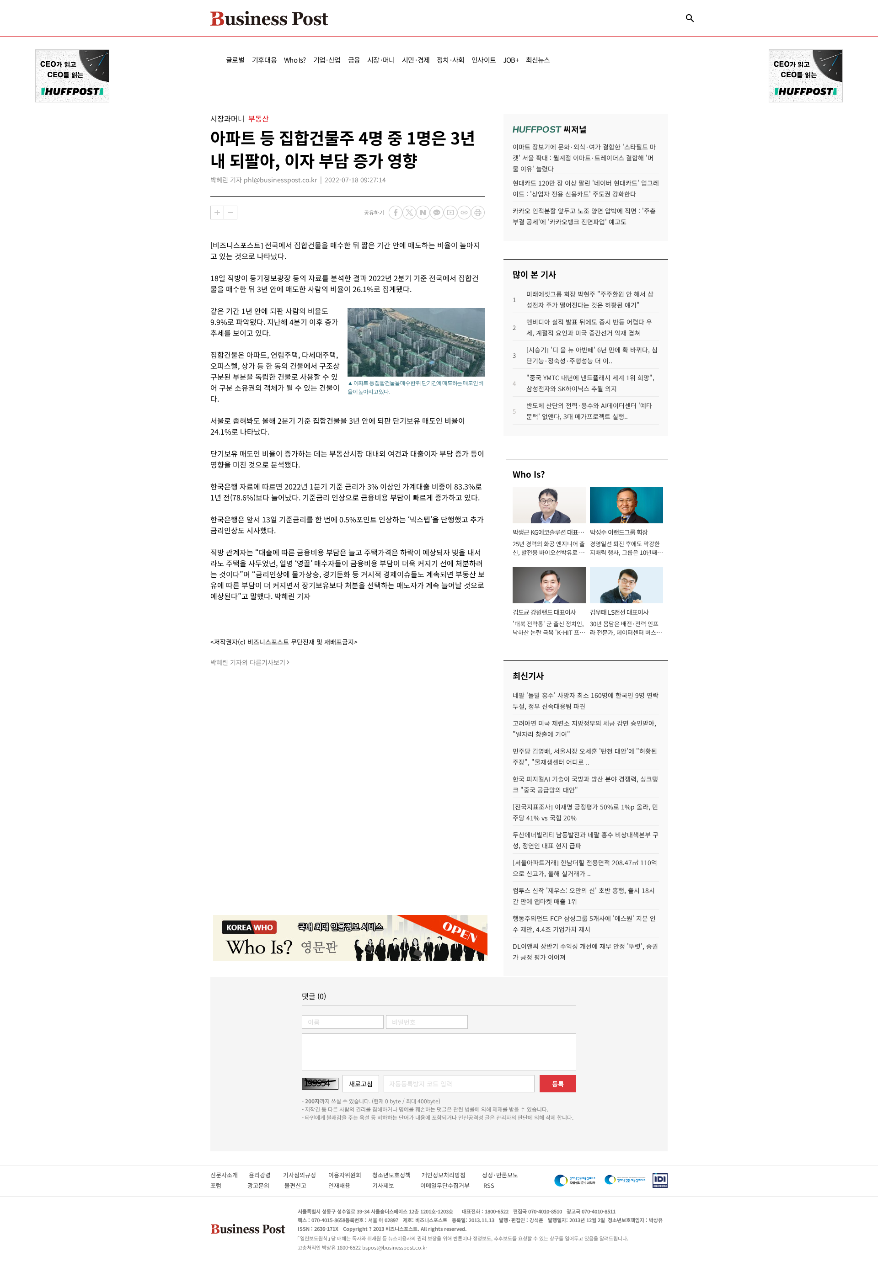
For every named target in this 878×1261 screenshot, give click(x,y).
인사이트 (483, 59)
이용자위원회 (350, 1175)
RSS (488, 1185)
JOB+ (511, 59)
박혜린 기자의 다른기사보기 (247, 662)
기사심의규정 (305, 1175)
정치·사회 (450, 59)
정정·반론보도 (500, 1175)
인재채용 (345, 1185)
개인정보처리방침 (452, 1175)
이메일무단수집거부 (447, 1185)
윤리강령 (266, 1175)
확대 (217, 212)
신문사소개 (229, 1175)
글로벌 (235, 59)
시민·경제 (415, 59)
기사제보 (391, 1185)
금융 (354, 59)
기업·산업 (327, 59)
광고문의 (261, 1185)
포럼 (224, 1185)
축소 (230, 212)
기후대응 (264, 59)
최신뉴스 (538, 59)
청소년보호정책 (397, 1175)
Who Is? (294, 59)
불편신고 (301, 1185)
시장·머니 (381, 59)
